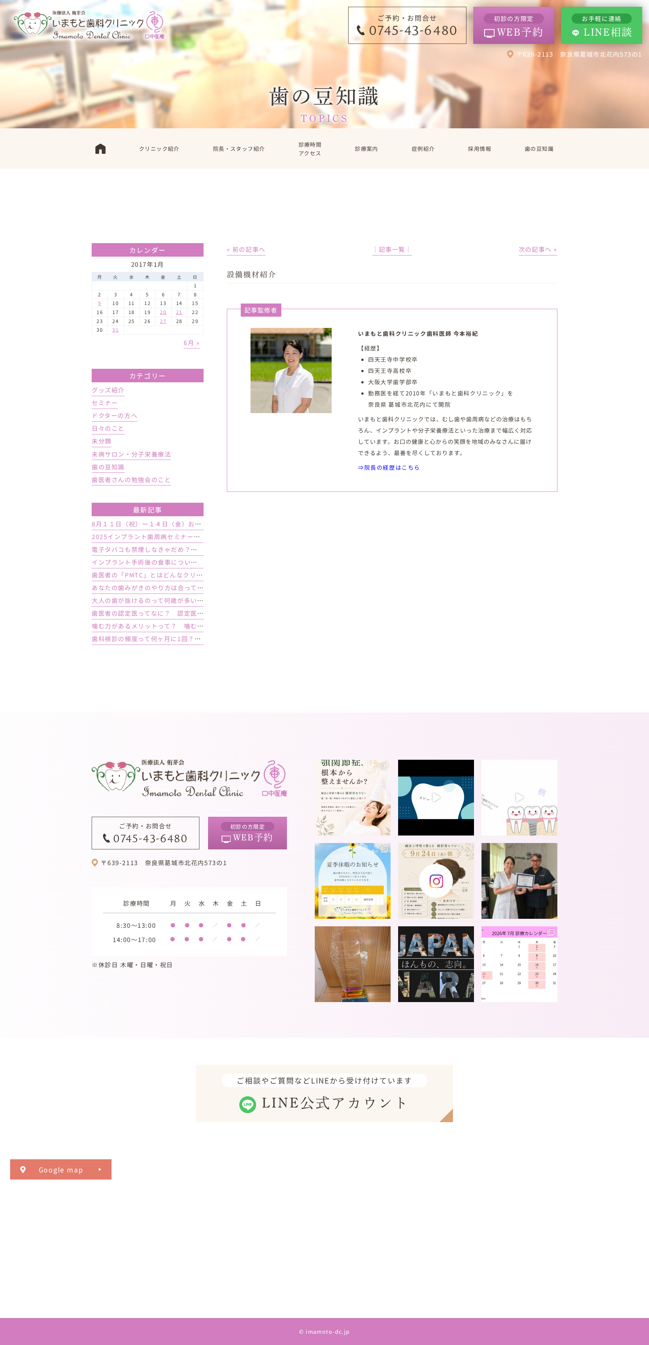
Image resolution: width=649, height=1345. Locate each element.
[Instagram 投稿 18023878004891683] (519, 798)
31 (115, 329)
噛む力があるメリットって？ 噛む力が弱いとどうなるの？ (181, 625)
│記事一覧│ (392, 249)
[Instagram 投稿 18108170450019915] (436, 798)
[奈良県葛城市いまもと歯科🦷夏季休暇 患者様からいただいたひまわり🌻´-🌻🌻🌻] (353, 881)
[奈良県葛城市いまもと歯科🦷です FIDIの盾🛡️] (353, 964)
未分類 (102, 440)
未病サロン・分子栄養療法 (131, 453)
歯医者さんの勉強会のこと (131, 479)
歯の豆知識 (108, 466)
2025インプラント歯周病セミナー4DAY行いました (168, 536)
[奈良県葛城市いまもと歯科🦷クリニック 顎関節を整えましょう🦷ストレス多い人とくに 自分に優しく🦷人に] (353, 798)
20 (163, 312)
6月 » (192, 342)
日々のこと (108, 428)
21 (179, 312)
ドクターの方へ (114, 415)
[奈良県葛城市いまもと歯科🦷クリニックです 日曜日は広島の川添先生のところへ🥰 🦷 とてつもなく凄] (519, 881)
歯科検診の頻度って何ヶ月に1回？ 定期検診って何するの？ (182, 638)
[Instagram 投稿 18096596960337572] (519, 964)
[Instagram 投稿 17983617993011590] (436, 964)
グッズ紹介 (108, 389)
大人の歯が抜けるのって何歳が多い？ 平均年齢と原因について (187, 600)
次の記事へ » (538, 249)
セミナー (105, 402)
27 (163, 321)
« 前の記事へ (246, 249)
